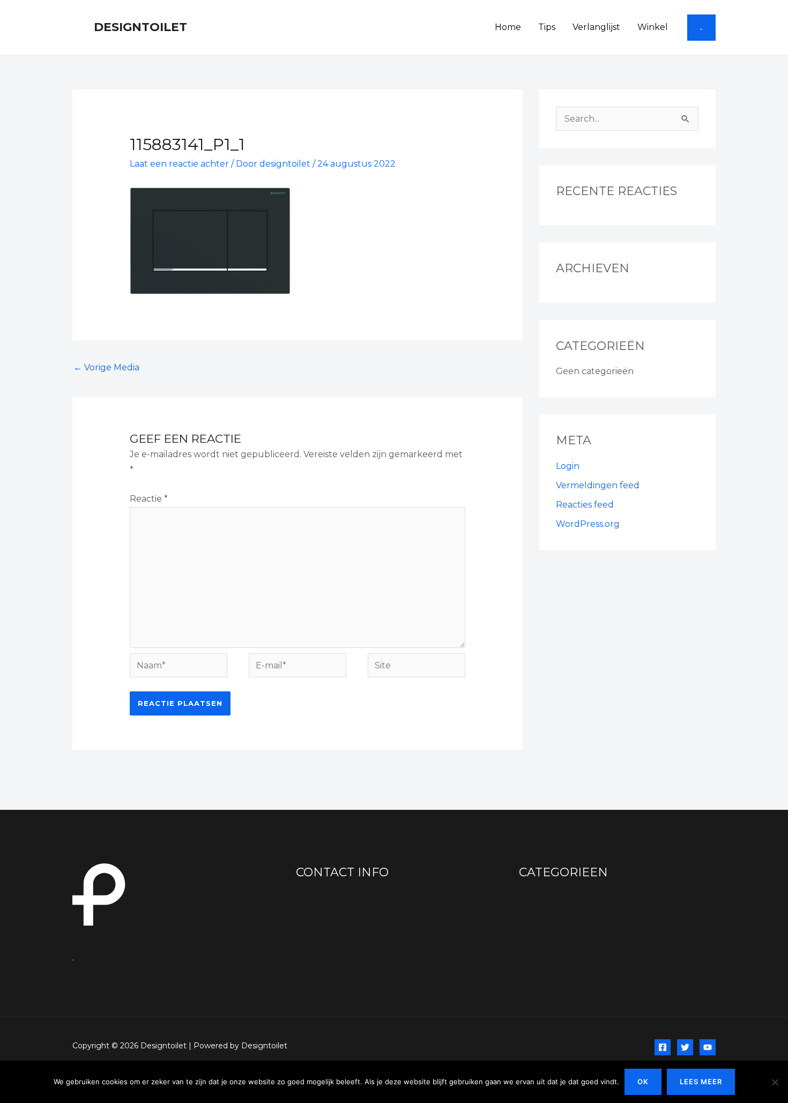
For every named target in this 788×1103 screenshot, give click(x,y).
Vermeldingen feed (598, 485)
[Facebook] (663, 1047)
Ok (643, 1081)
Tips (546, 27)
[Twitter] (685, 1047)
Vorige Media (106, 367)
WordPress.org (588, 524)
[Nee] (774, 1082)
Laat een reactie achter (179, 164)
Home (508, 27)
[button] (701, 27)
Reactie (149, 499)
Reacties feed (585, 505)
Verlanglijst (596, 27)
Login (567, 466)
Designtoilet (140, 27)
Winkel (652, 27)
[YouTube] (708, 1047)
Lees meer (701, 1081)
